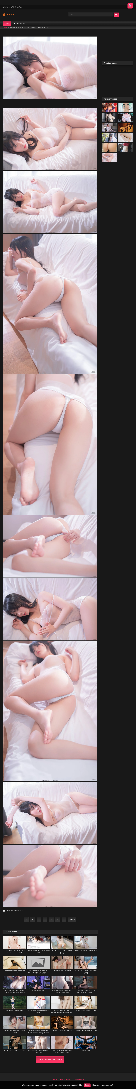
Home (7, 23)
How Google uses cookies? (102, 1085)
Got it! (87, 1085)
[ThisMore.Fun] (10, 15)
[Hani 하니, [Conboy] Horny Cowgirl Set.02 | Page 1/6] (125, 127)
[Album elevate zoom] (130, 5)
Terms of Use (79, 1079)
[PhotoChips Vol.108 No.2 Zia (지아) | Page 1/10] (109, 157)
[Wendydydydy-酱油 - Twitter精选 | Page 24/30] (109, 107)
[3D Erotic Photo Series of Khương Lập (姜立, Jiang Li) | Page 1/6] (109, 117)
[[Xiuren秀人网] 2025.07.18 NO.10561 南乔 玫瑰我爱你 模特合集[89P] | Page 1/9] (125, 117)
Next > (72, 919)
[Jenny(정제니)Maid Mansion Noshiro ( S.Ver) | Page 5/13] (125, 107)
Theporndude (20, 23)
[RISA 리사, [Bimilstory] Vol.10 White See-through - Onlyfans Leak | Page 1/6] (125, 137)
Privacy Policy (65, 1079)
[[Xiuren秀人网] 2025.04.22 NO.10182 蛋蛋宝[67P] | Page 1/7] (109, 147)
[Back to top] (129, 1083)
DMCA (54, 1079)
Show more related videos (50, 1059)
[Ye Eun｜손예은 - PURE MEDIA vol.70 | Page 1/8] (125, 147)
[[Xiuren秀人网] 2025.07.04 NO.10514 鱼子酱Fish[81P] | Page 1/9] (109, 127)
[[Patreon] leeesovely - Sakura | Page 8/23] (109, 137)
